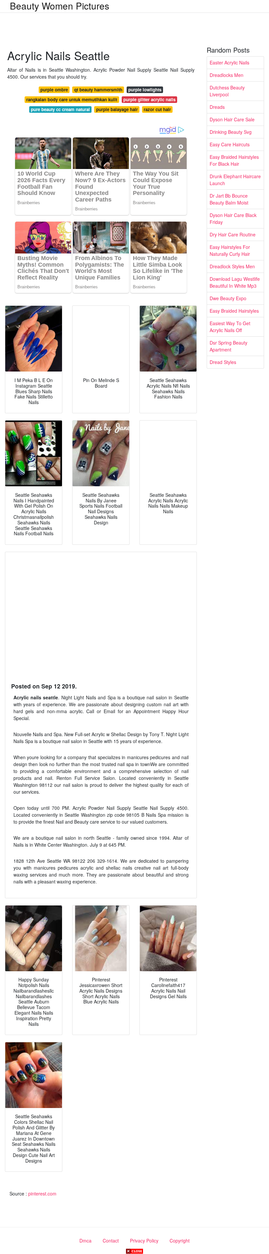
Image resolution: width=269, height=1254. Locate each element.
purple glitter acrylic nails (149, 99)
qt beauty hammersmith (98, 89)
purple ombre (54, 89)
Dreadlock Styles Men (232, 266)
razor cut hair (157, 109)
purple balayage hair (117, 109)
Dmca (85, 1240)
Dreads (217, 107)
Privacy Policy (144, 1240)
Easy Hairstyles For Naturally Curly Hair (230, 250)
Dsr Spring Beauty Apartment (228, 346)
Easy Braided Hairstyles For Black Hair (234, 160)
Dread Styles (223, 362)
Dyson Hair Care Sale (232, 119)
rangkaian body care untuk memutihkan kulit (71, 99)
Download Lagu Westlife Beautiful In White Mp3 (235, 282)
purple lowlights (144, 89)
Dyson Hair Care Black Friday (233, 218)
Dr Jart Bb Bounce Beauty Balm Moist (229, 199)
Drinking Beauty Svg (231, 132)
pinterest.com (42, 1193)
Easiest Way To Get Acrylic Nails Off (230, 326)
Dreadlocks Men (226, 75)
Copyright (180, 1240)
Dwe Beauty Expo (228, 298)
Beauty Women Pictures (59, 6)
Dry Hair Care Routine (233, 234)
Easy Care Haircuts (230, 144)
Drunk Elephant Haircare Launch (235, 179)
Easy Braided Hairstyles (234, 310)
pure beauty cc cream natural (60, 109)
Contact (111, 1240)
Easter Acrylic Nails (229, 62)
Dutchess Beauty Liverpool (227, 91)
